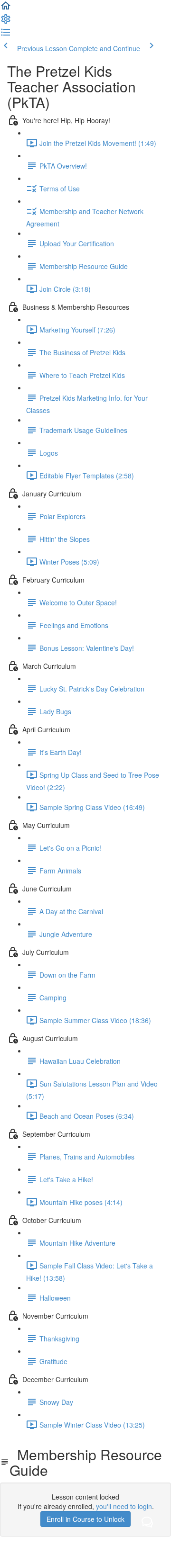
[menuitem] (5, 22)
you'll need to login (124, 1506)
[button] (5, 8)
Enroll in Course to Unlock (85, 1519)
